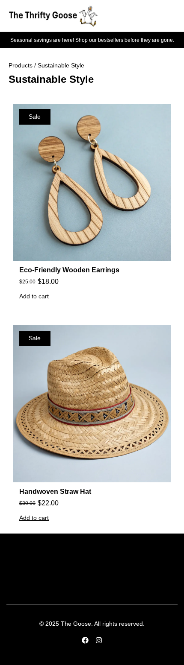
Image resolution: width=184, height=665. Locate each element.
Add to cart (34, 296)
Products (21, 65)
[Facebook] (85, 640)
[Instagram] (98, 640)
